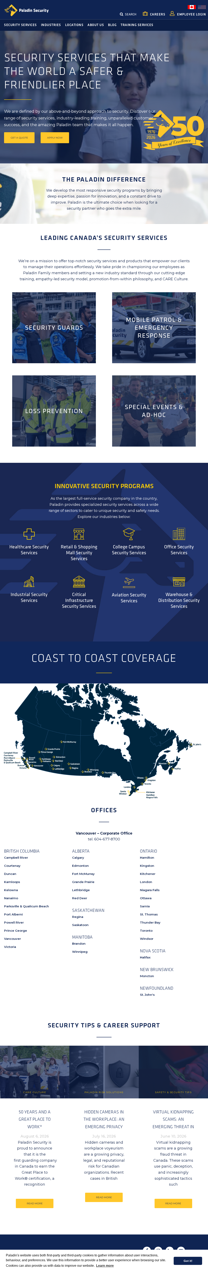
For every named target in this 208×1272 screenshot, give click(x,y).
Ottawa (146, 898)
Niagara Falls (149, 890)
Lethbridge (81, 890)
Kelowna (11, 890)
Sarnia (145, 906)
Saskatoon (80, 924)
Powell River (14, 922)
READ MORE (35, 1203)
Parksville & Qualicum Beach (26, 906)
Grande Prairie (83, 881)
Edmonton (80, 865)
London (146, 881)
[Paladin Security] (26, 10)
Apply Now (55, 137)
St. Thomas (149, 914)
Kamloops (12, 881)
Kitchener (147, 873)
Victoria (10, 946)
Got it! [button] (188, 1260)
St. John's (147, 994)
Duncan (10, 873)
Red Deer (79, 898)
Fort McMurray (83, 873)
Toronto (146, 930)
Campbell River (16, 857)
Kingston (147, 865)
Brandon (79, 943)
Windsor (146, 938)
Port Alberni (13, 914)
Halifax (145, 957)
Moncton (147, 976)
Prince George (15, 930)
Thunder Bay (150, 922)
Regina (77, 916)
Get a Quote (19, 137)
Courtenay (12, 865)
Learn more (105, 1265)
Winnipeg (80, 951)
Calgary (78, 857)
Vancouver (12, 938)
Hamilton (147, 857)
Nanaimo (11, 898)
